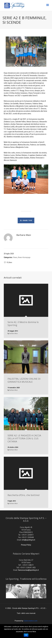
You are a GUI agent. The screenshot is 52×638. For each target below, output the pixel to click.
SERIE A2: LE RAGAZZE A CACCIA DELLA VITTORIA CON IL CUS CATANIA (24, 438)
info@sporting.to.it (28, 540)
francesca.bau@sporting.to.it (28, 570)
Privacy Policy (26, 545)
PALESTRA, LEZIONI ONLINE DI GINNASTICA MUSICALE (24, 380)
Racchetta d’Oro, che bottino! (24, 495)
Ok (26, 635)
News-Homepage (24, 257)
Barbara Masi (13, 333)
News (15, 257)
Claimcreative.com (30, 621)
